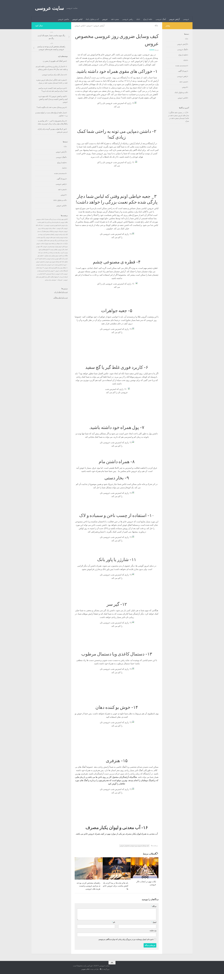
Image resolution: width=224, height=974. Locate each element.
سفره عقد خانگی (48, 240)
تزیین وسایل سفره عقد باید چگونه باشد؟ (51, 107)
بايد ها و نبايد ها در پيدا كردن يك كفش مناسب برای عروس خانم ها (115, 886)
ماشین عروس (63, 19)
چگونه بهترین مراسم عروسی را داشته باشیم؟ (50, 258)
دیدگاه (153, 906)
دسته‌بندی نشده (60, 173)
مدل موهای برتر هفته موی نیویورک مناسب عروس (49, 243)
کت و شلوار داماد (92, 19)
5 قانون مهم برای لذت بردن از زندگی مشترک (56, 219)
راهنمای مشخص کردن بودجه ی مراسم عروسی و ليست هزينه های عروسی (88, 886)
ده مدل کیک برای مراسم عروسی (54, 75)
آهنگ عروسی (161, 19)
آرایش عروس (174, 19)
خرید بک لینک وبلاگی (60, 298)
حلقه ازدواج (147, 19)
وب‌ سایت (153, 931)
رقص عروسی (127, 19)
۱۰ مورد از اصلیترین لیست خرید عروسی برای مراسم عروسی (52, 265)
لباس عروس (77, 19)
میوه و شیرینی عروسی (49, 246)
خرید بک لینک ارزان (61, 292)
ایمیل (154, 922)
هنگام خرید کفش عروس (61, 255)
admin (151, 50)
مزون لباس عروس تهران (61, 246)
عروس (105, 19)
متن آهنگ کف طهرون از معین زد (54, 61)
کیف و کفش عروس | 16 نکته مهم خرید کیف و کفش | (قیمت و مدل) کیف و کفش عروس (53, 99)
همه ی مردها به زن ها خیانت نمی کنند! (47, 252)
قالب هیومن (85, 969)
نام (113, 922)
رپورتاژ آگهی (61, 179)
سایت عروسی (49, 8)
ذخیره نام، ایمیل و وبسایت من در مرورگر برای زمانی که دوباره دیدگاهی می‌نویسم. (126, 939)
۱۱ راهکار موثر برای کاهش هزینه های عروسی (56, 268)
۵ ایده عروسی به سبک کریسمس (54, 274)
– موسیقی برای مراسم (51, 280)
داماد (138, 19)
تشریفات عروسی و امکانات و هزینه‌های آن (52, 231)
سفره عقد (115, 19)
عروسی (186, 19)
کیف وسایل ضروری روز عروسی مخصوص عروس (134, 845)
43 (65, 146)
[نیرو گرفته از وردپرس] (100, 969)
